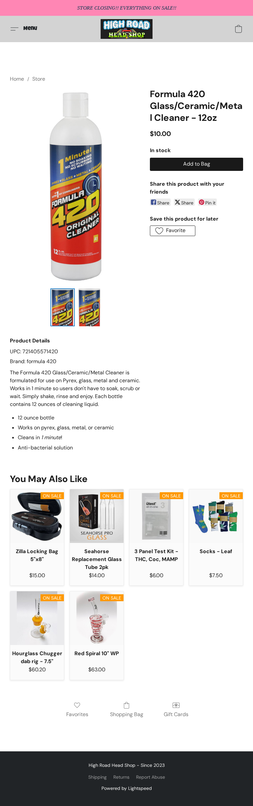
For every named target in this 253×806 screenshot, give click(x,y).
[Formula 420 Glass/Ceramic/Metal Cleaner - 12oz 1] (89, 307)
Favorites (77, 714)
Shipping (97, 777)
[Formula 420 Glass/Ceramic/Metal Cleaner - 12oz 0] (62, 307)
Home (17, 78)
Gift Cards (176, 714)
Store (38, 78)
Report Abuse (150, 777)
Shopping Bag (126, 714)
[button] (126, 29)
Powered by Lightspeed (126, 788)
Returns (121, 777)
